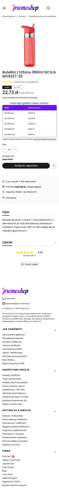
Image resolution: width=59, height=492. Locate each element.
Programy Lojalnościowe (14, 430)
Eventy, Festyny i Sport (13, 386)
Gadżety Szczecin (11, 444)
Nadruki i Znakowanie (12, 415)
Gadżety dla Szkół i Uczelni (15, 396)
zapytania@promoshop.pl (44, 139)
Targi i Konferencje (11, 378)
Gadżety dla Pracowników (15, 382)
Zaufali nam (8, 463)
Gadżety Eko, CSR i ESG (13, 389)
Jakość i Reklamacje (12, 352)
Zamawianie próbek (12, 349)
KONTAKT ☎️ (8, 456)
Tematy (22, 16)
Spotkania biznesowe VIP (14, 400)
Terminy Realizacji (11, 345)
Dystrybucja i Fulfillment (14, 423)
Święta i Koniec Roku (12, 404)
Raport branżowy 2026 (13, 363)
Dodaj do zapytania (26, 165)
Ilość (4, 144)
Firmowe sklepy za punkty (15, 441)
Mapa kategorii (9, 478)
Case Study (8, 467)
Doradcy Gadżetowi (12, 341)
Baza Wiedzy (8, 359)
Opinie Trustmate (11, 460)
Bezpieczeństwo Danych (14, 485)
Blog (4, 470)
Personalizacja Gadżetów (14, 419)
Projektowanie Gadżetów (14, 437)
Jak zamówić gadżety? (13, 334)
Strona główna (8, 16)
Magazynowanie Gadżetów (15, 426)
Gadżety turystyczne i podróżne (42, 16)
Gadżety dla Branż (11, 375)
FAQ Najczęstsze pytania (14, 356)
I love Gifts (7, 474)
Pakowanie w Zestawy (13, 433)
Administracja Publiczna (14, 393)
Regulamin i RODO (11, 481)
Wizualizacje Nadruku (12, 338)
